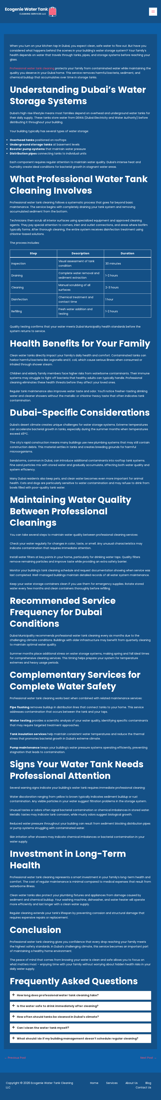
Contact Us (143, 1087)
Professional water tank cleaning (32, 68)
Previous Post (15, 1058)
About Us (131, 1083)
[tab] (80, 995)
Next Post (148, 1058)
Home (94, 1083)
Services (112, 1083)
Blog (148, 1083)
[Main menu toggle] (153, 12)
